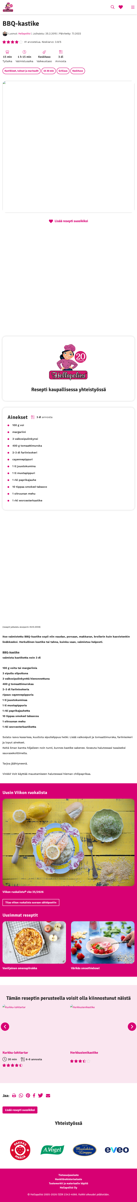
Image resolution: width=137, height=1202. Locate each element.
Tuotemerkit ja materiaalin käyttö (68, 1183)
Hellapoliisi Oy (68, 1187)
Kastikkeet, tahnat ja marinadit (22, 70)
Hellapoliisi (24, 33)
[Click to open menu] (132, 7)
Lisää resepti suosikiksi (20, 1110)
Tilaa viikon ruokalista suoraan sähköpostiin (30, 902)
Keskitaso (77, 70)
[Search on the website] (112, 7)
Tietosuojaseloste (68, 1175)
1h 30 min (48, 70)
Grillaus (63, 70)
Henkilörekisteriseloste (68, 1179)
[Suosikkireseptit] (121, 7)
